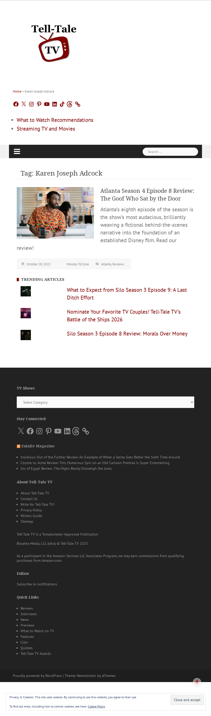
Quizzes (27, 648)
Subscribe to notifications (37, 584)
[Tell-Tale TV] (54, 41)
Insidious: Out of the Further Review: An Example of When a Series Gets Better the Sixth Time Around (100, 457)
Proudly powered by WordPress (37, 675)
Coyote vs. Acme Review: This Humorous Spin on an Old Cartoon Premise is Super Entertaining (95, 462)
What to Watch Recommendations (55, 119)
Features (27, 636)
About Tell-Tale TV (35, 493)
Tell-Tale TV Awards (36, 653)
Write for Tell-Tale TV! (37, 504)
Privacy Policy (31, 510)
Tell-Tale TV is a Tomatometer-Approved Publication (57, 534)
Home (17, 91)
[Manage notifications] (197, 682)
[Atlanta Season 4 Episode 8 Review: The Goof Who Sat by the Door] (55, 212)
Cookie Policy (96, 706)
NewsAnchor (86, 675)
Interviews (29, 614)
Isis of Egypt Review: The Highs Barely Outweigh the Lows (66, 468)
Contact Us (29, 498)
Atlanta (106, 264)
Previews (27, 625)
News (25, 619)
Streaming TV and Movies (46, 128)
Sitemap (27, 521)
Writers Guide (31, 515)
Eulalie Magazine (38, 446)
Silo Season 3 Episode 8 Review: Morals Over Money (127, 333)
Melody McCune (77, 264)
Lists (24, 642)
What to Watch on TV (37, 631)
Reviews (118, 264)
